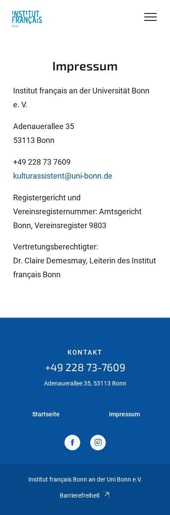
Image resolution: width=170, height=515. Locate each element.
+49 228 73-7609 (85, 367)
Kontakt (85, 352)
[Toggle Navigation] (150, 18)
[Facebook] (72, 443)
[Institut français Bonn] (27, 18)
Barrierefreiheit (80, 495)
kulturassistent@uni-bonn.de (62, 175)
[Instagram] (98, 443)
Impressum (124, 414)
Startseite (46, 414)
